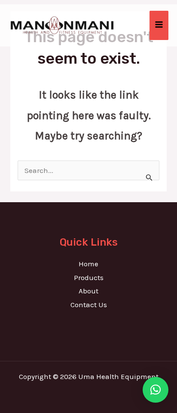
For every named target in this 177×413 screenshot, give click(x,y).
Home (88, 263)
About (88, 291)
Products (89, 277)
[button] (155, 390)
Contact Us (88, 304)
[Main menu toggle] (159, 25)
